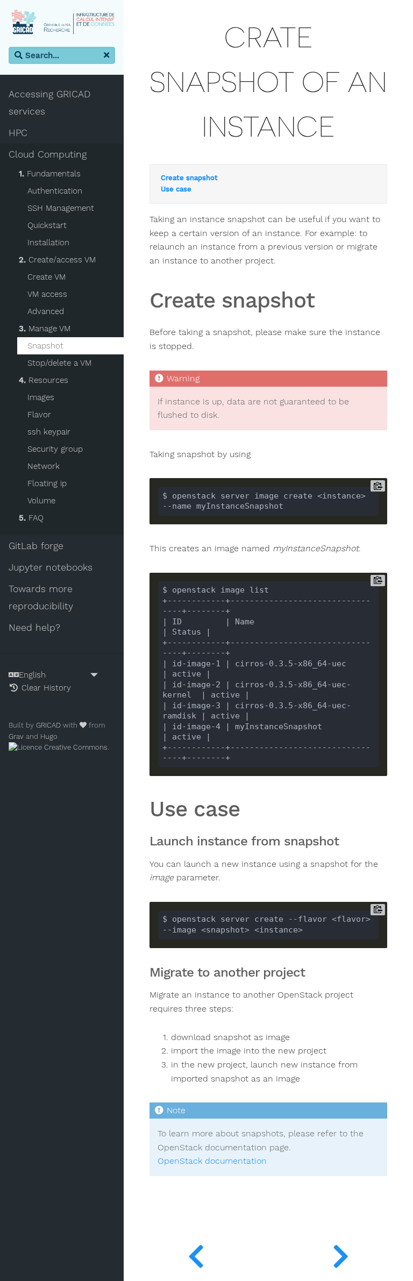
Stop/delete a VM (59, 363)
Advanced (45, 311)
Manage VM (44, 328)
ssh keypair (48, 432)
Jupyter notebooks (50, 567)
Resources (43, 380)
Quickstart (47, 225)
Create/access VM (57, 260)
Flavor (39, 414)
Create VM (46, 277)
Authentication (54, 191)
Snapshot (45, 346)
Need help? (34, 627)
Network (43, 466)
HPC (18, 132)
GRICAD (48, 725)
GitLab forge (36, 545)
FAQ (31, 518)
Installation (48, 242)
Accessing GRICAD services (49, 103)
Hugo (49, 736)
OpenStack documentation (212, 1161)
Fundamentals (50, 174)
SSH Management (60, 208)
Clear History (45, 688)
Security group (55, 449)
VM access (47, 294)
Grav (16, 736)
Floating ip (47, 483)
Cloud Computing (48, 154)
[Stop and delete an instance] (340, 1254)
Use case (176, 189)
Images (40, 397)
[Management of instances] (196, 1254)
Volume (41, 501)
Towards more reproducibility (41, 597)
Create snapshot (189, 178)
